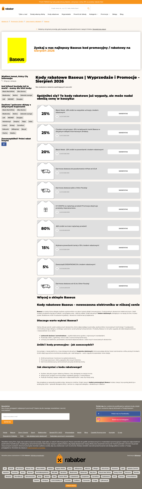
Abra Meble (41, 468)
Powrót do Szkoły (80, 14)
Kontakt (112, 432)
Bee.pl (24, 129)
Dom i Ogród (23, 432)
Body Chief (118, 472)
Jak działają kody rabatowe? (37, 436)
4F (5, 468)
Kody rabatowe (53, 14)
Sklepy (114, 14)
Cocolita (68, 480)
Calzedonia (74, 476)
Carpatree (85, 476)
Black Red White (8, 91)
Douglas (20, 99)
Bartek (30, 472)
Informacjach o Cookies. (36, 448)
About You (29, 468)
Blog (121, 14)
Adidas (50, 468)
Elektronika (42, 432)
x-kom (5, 125)
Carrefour (20, 125)
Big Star (93, 472)
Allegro (95, 468)
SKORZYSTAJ (123, 113)
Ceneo (121, 476)
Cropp (95, 480)
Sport (33, 432)
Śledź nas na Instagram (120, 419)
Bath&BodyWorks (42, 472)
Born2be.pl (18, 476)
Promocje (104, 14)
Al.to (69, 468)
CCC (114, 476)
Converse (86, 480)
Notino (15, 95)
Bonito (136, 472)
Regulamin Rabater (10, 436)
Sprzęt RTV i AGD (55, 432)
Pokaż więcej (71, 485)
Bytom (47, 476)
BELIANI (54, 472)
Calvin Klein (63, 476)
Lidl (4, 99)
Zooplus (16, 121)
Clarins (5, 133)
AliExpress (15, 129)
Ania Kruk (105, 468)
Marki (79, 432)
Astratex (6, 472)
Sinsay (12, 125)
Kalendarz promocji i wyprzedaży (62, 436)
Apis (122, 468)
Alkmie (87, 468)
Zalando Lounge (26, 95)
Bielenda (83, 472)
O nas (120, 432)
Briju (39, 476)
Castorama (106, 476)
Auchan (15, 472)
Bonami (128, 472)
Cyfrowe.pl (104, 480)
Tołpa (24, 121)
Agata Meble (60, 468)
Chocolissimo (131, 476)
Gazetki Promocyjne (98, 432)
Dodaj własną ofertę (37, 14)
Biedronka (6, 95)
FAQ (22, 436)
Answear (115, 468)
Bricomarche (30, 476)
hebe (30, 121)
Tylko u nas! (23, 14)
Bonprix (8, 476)
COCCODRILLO (56, 480)
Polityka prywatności (37, 455)
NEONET (11, 99)
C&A (54, 476)
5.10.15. (11, 468)
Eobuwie (6, 129)
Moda (5, 432)
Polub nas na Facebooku (120, 414)
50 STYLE (20, 468)
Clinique (45, 480)
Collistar (77, 480)
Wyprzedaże (66, 14)
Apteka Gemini (133, 468)
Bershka (63, 472)
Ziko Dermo (21, 91)
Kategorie (92, 14)
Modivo (12, 133)
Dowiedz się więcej (99, 29)
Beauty (12, 432)
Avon (23, 472)
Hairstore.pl (7, 121)
